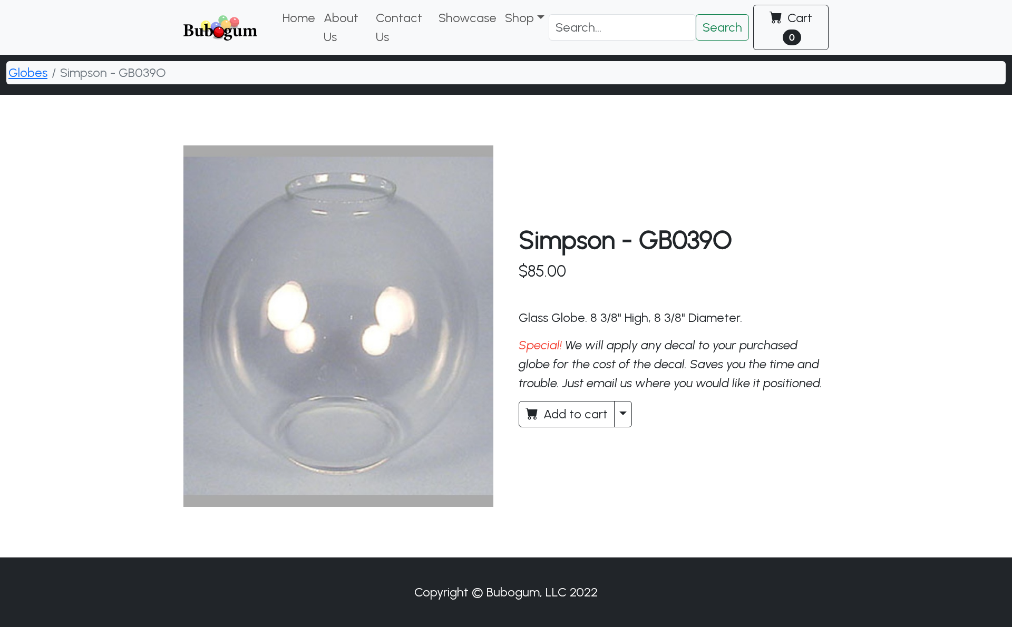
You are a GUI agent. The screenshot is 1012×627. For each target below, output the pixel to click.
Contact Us (399, 27)
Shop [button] (519, 17)
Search (722, 27)
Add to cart (574, 414)
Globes (27, 72)
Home (299, 17)
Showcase (468, 17)
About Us (341, 27)
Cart (798, 26)
